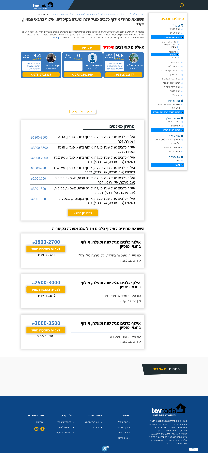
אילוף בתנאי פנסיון (171, 130)
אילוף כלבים (132, 14)
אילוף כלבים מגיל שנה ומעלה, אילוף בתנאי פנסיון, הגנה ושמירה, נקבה (96, 149)
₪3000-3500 (39, 147)
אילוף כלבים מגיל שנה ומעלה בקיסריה (91, 14)
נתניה (173, 47)
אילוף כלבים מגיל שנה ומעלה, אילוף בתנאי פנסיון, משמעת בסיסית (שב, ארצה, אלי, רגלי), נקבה (94, 169)
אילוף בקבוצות (173, 121)
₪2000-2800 (39, 157)
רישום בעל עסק (64, 427)
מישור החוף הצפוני (171, 82)
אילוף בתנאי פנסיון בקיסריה (63, 14)
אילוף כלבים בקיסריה (116, 14)
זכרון (174, 57)
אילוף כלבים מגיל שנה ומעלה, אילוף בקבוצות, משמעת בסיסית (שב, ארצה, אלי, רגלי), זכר (97, 200)
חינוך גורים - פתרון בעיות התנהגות (169, 106)
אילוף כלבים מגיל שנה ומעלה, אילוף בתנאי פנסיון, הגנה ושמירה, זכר (96, 139)
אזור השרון (175, 32)
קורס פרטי (175, 125)
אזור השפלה (174, 62)
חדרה (173, 49)
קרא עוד (55, 37)
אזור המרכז (175, 28)
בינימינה (172, 52)
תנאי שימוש (123, 437)
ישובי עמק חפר (169, 44)
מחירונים (95, 427)
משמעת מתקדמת (172, 147)
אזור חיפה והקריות (172, 86)
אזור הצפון (175, 74)
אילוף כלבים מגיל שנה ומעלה (166, 112)
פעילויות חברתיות (63, 432)
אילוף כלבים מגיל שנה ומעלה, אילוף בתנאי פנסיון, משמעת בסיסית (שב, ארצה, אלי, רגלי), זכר (94, 159)
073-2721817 (42, 74)
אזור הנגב (175, 95)
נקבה (177, 164)
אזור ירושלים (174, 66)
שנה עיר (87, 47)
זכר (178, 160)
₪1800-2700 (39, 168)
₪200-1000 (38, 199)
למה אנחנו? (123, 422)
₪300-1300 (38, 188)
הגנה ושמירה (174, 151)
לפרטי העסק (134, 68)
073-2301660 (83, 74)
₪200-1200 (38, 178)
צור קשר (39, 422)
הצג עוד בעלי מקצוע (82, 111)
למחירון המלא (82, 213)
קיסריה (173, 54)
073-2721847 (124, 74)
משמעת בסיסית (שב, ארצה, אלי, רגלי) (167, 141)
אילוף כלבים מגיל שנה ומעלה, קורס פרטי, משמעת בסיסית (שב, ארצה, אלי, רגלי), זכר (94, 180)
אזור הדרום (175, 90)
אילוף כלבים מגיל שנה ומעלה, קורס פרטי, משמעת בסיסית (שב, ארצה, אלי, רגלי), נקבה (94, 190)
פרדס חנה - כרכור (168, 42)
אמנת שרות (123, 432)
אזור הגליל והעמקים (171, 78)
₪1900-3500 (39, 137)
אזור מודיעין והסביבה (170, 70)
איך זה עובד (123, 427)
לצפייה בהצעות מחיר (45, 249)
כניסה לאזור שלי (64, 422)
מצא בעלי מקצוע (92, 422)
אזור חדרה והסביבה (171, 37)
